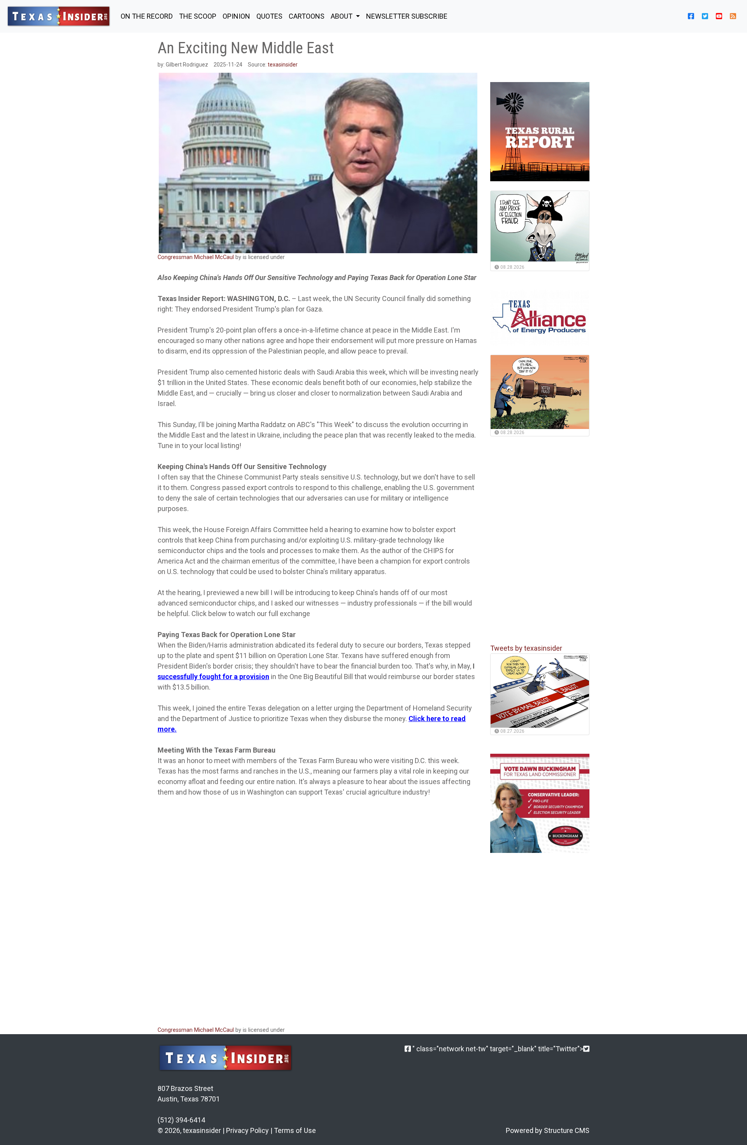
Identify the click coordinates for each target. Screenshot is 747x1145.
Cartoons (306, 16)
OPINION (236, 16)
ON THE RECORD (147, 16)
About (342, 16)
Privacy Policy (247, 1130)
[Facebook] (408, 1049)
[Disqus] (318, 915)
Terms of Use (295, 1130)
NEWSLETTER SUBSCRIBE (406, 16)
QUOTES (269, 16)
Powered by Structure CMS (547, 1130)
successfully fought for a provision (213, 676)
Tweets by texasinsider (526, 648)
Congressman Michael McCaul (196, 257)
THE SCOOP (197, 16)
